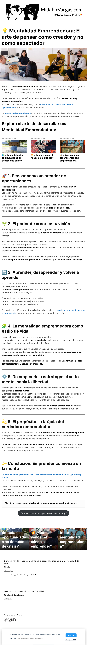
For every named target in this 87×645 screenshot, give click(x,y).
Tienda (7, 567)
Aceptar (71, 635)
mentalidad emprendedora (18, 113)
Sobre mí (8, 599)
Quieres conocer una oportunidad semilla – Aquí (43, 513)
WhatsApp (8, 571)
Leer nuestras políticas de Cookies (30, 638)
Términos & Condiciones (14, 595)
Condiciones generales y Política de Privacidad (24, 591)
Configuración (70, 639)
